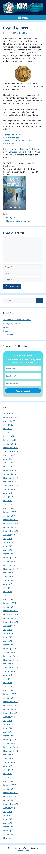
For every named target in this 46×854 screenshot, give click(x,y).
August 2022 (9, 421)
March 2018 (8, 554)
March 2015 (8, 690)
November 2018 (10, 523)
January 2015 (9, 698)
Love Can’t (35, 152)
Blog (8, 214)
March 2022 (8, 436)
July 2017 (7, 584)
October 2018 (9, 527)
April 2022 (8, 432)
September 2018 (10, 531)
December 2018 (10, 520)
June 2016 (8, 633)
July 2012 (7, 812)
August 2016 (9, 626)
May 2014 (7, 728)
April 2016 (7, 641)
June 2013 (8, 770)
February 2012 (9, 830)
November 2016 (10, 614)
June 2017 (8, 588)
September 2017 (10, 576)
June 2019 (8, 497)
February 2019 (9, 512)
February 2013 (9, 785)
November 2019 (10, 478)
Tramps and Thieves (12, 135)
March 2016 (8, 645)
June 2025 (8, 413)
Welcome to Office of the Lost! (17, 319)
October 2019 (9, 482)
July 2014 (7, 721)
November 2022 (10, 417)
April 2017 (7, 595)
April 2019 (7, 504)
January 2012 (9, 834)
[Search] (39, 301)
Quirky (6, 327)
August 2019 (9, 489)
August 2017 (9, 580)
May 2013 (7, 774)
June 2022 (8, 425)
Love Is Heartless (11, 138)
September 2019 (10, 485)
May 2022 (7, 429)
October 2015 (9, 664)
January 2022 (9, 444)
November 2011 (10, 838)
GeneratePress (23, 850)
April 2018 (7, 550)
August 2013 (9, 762)
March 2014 (8, 736)
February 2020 (10, 470)
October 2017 (9, 573)
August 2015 (9, 671)
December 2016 (10, 611)
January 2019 (9, 516)
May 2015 (7, 683)
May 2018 (7, 546)
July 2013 (7, 766)
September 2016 (10, 622)
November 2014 (10, 705)
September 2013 (10, 758)
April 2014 (7, 732)
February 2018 (9, 557)
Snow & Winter (14, 155)
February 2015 (9, 694)
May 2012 (7, 819)
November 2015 (10, 660)
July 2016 (7, 630)
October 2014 (9, 709)
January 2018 (9, 561)
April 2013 (7, 777)
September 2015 (10, 667)
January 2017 (9, 607)
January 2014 (9, 743)
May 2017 (7, 592)
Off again (10, 217)
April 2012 (7, 823)
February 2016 (9, 648)
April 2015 (7, 686)
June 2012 (8, 815)
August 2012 (9, 808)
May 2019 (7, 501)
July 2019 (7, 493)
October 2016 (9, 618)
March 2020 (8, 466)
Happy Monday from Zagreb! (19, 221)
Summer (7, 331)
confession (8, 335)
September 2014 (10, 713)
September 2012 (10, 804)
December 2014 (10, 702)
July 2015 (7, 675)
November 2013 (10, 751)
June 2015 (8, 679)
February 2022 (9, 440)
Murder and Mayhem (19, 152)
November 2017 (10, 569)
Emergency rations (11, 323)
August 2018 (9, 535)
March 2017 (8, 599)
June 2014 (8, 724)
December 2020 (10, 448)
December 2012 (10, 793)
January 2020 (9, 474)
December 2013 (10, 747)
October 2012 (9, 800)
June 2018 (8, 542)
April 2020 (8, 463)
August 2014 (9, 717)
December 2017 (10, 565)
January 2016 (9, 652)
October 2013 (9, 755)
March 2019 (8, 508)
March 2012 (8, 827)
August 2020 (9, 455)
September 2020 (11, 451)
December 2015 (10, 656)
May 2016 (7, 637)
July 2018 (7, 539)
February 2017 (9, 603)
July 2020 (7, 459)
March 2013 (8, 781)
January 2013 (9, 789)
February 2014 (9, 739)
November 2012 (10, 796)
